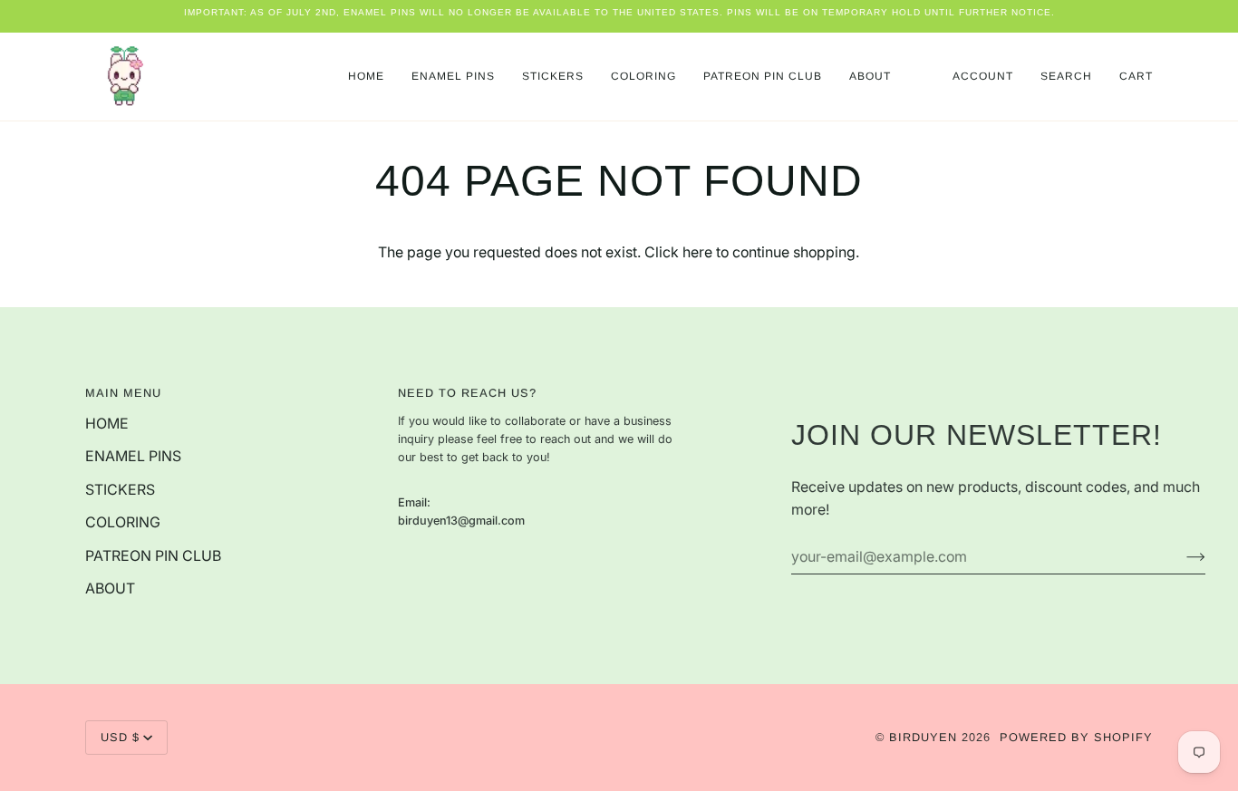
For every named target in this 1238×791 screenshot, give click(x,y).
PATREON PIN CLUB (153, 555)
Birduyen (923, 737)
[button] (453, 77)
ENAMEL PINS (133, 456)
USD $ (120, 737)
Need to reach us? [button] (467, 393)
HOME (107, 423)
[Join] (1181, 556)
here (697, 252)
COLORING (122, 522)
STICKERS (120, 489)
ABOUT (110, 588)
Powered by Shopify (1076, 737)
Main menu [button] (123, 393)
